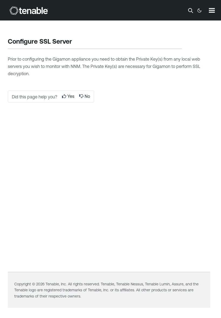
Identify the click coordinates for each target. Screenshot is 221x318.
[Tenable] (29, 10)
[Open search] (191, 10)
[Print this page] (76, 42)
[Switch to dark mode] (199, 10)
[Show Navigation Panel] (211, 10)
